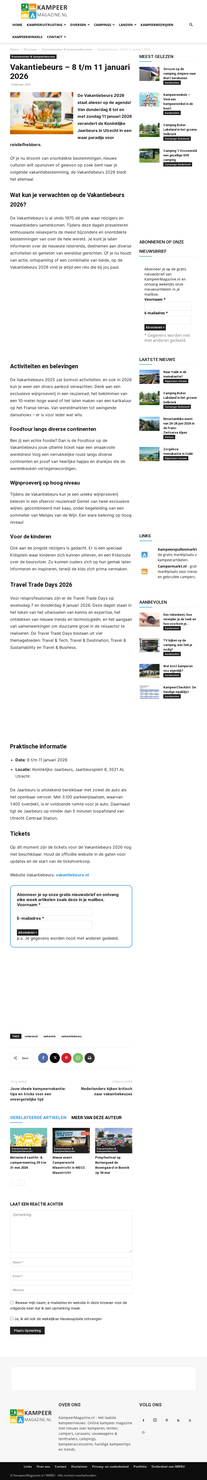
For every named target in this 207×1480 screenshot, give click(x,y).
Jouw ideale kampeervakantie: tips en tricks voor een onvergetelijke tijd (38, 1094)
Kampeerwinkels (27, 37)
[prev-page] (13, 1183)
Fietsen (169, 437)
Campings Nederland (178, 164)
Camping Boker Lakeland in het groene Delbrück (180, 129)
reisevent (31, 1036)
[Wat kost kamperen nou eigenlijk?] (149, 671)
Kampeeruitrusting (44, 24)
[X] (55, 1058)
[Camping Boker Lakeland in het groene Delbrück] (149, 130)
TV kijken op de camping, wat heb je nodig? (177, 645)
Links (28, 1466)
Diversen (78, 24)
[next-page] (21, 1183)
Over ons (43, 1466)
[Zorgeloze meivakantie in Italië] (149, 454)
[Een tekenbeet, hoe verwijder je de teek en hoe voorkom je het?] (149, 619)
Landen (126, 24)
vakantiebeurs (71, 1036)
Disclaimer (79, 1466)
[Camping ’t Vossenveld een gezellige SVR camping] (149, 156)
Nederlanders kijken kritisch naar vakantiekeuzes (106, 1091)
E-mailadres (30, 918)
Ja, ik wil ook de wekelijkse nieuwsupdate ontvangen (57, 1319)
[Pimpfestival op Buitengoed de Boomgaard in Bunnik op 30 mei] (113, 1140)
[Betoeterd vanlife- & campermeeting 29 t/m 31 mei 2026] (28, 1140)
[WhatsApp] (78, 1058)
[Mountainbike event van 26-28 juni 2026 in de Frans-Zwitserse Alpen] (149, 424)
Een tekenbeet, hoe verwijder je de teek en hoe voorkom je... (179, 619)
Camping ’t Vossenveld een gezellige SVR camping (180, 155)
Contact (54, 37)
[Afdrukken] (90, 1058)
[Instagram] (155, 1420)
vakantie (49, 1036)
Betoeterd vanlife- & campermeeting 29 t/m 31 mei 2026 (28, 1162)
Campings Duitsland (177, 138)
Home (17, 24)
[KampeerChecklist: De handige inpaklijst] (149, 692)
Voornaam (29, 904)
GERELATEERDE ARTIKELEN (38, 1117)
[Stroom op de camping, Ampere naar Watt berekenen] (149, 74)
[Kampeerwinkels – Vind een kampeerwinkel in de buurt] (149, 100)
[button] (191, 24)
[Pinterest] (66, 1058)
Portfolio (140, 1466)
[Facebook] (43, 1058)
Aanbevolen (172, 82)
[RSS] (178, 1421)
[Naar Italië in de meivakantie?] (149, 377)
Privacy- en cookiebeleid (110, 1466)
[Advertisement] (71, 316)
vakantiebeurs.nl (72, 874)
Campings (102, 24)
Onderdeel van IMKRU (168, 1466)
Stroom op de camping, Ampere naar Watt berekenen (179, 73)
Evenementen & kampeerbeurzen (67, 49)
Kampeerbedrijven (157, 24)
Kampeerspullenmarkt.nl (179, 549)
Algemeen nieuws (176, 381)
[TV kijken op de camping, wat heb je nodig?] (149, 645)
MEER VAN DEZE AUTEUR (96, 1117)
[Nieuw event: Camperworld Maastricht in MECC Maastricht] (71, 1140)
